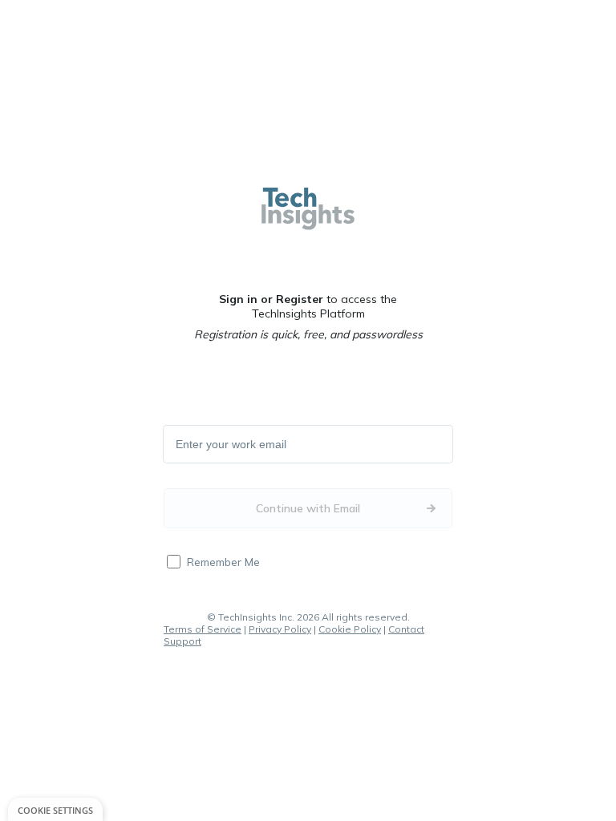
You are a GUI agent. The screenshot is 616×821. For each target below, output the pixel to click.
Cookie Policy (349, 629)
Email (190, 445)
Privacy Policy (280, 629)
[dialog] (55, 809)
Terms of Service (202, 629)
